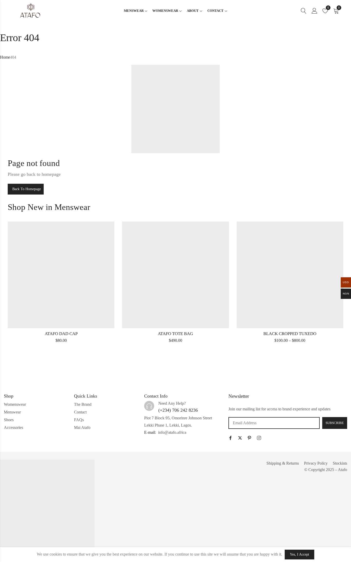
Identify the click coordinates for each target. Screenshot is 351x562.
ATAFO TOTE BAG (175, 333)
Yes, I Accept (299, 554)
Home (5, 57)
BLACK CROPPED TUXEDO (289, 333)
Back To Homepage (26, 189)
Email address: (274, 423)
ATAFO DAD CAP (61, 333)
